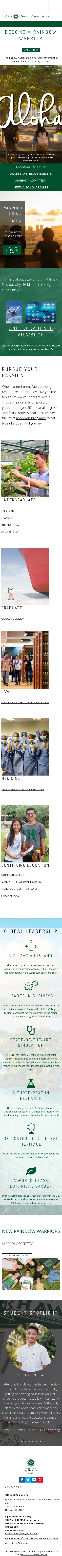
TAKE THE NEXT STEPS (17, 1255)
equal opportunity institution (45, 1551)
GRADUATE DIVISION (12, 618)
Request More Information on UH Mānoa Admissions (31, 1538)
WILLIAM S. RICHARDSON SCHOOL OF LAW (25, 702)
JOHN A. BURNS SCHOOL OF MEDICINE (22, 789)
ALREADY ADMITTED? (31, 180)
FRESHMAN (7, 511)
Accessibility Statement (16, 1543)
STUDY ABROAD (10, 895)
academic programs (31, 418)
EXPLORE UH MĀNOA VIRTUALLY (12, 250)
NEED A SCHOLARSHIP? (31, 187)
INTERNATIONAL (10, 524)
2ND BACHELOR (10, 531)
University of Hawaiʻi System (34, 1554)
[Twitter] (28, 1479)
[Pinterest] (40, 1479)
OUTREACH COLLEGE (13, 874)
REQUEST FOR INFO (31, 166)
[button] (54, 6)
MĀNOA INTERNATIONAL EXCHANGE (21, 881)
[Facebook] (22, 1479)
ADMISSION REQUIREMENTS (31, 173)
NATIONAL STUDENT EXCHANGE (19, 888)
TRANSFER (7, 517)
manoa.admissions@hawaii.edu (21, 1533)
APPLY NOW (31, 50)
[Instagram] (34, 1479)
